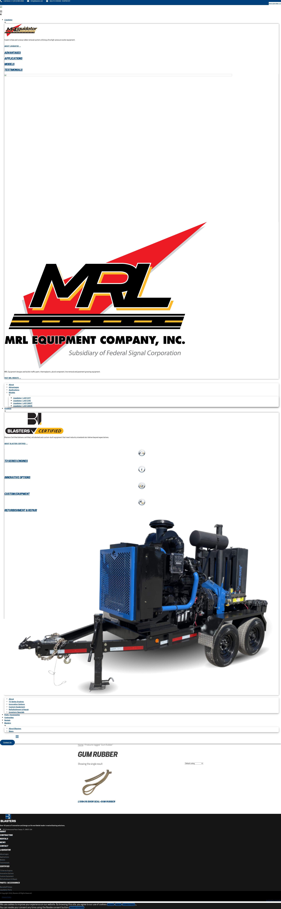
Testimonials (14, 69)
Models (9, 64)
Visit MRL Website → (12, 378)
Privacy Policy (6, 897)
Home (80, 745)
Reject (118, 904)
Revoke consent (77, 907)
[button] (139, 13)
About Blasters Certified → (16, 444)
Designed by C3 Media (273, 900)
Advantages (13, 52)
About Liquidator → (12, 46)
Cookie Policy (128, 904)
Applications (13, 58)
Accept (111, 904)
